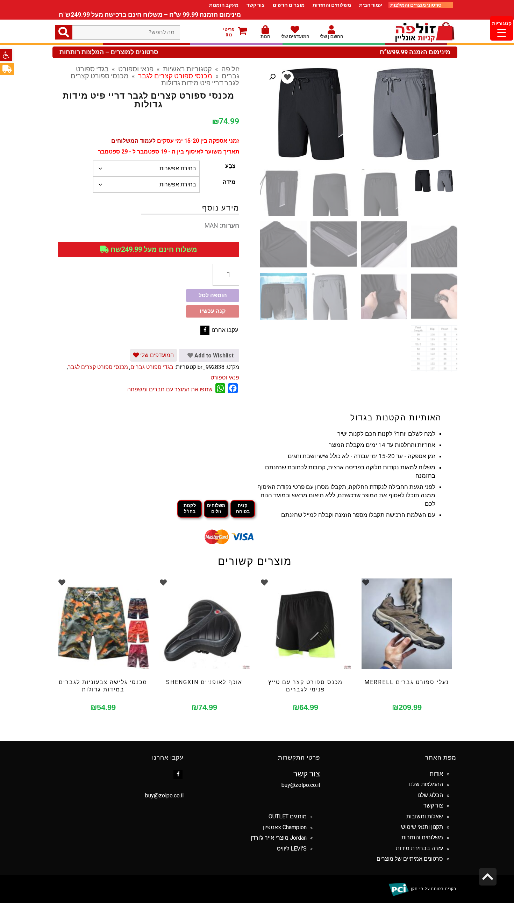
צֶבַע (230, 166)
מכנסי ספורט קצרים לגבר (175, 75)
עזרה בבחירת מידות (419, 848)
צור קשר (256, 5)
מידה (229, 182)
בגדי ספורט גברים (151, 367)
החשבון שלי (331, 36)
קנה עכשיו (213, 311)
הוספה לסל (213, 295)
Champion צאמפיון (285, 827)
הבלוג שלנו (430, 795)
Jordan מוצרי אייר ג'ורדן (279, 837)
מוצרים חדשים (289, 5)
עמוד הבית (370, 5)
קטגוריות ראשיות (187, 68)
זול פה (230, 68)
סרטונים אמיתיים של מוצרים (410, 858)
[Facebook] (204, 330)
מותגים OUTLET (288, 816)
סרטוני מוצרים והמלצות (416, 5)
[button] (6, 55)
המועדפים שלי (294, 36)
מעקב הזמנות (223, 5)
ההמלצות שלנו (426, 784)
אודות (436, 773)
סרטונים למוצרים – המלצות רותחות (108, 52)
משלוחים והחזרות (332, 5)
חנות (265, 36)
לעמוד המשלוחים (133, 140)
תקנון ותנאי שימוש (422, 827)
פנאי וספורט (136, 68)
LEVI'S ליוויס (292, 848)
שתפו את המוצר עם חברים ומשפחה (170, 389)
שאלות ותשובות (424, 816)
